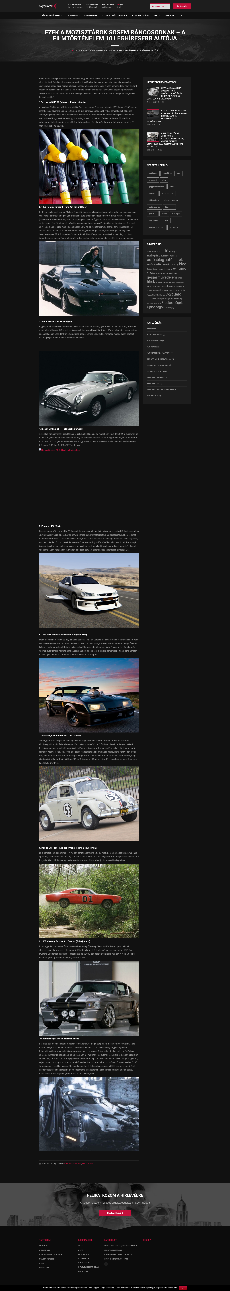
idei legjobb (159, 282)
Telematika (72, 15)
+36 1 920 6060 (108, 5)
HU (118, 5)
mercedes (153, 221)
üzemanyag (169, 308)
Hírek (157, 15)
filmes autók (87, 1164)
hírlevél (183, 6)
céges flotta (158, 269)
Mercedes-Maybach (177, 286)
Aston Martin (151, 251)
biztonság (169, 207)
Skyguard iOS (153, 384)
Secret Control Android (158, 365)
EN (122, 5)
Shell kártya (160, 295)
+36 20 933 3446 (74, 5)
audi (158, 251)
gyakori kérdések (47, 1259)
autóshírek (167, 173)
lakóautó (150, 286)
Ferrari (166, 221)
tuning (179, 299)
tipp (158, 299)
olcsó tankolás (152, 290)
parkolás (153, 214)
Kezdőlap (43, 1246)
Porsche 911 (176, 290)
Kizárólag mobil (155, 335)
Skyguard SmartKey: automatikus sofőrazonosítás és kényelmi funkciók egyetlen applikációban (164, 93)
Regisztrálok (115, 1213)
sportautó (150, 299)
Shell (154, 295)
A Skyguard (44, 1250)
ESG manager (90, 15)
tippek (164, 214)
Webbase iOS (152, 396)
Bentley (165, 265)
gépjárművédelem (157, 187)
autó (66, 1164)
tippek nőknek (172, 299)
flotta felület (160, 6)
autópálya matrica (157, 227)
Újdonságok (154, 200)
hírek (172, 187)
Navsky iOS (152, 347)
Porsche (169, 290)
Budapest (150, 269)
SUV (154, 299)
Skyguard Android (155, 377)
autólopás (176, 214)
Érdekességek (168, 193)
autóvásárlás (154, 207)
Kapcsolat (170, 15)
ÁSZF (80, 1246)
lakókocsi (157, 286)
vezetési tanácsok (154, 303)
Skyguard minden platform (160, 390)
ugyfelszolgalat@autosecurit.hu (120, 1246)
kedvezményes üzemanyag (173, 282)
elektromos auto (171, 200)
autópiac (153, 193)
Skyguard (153, 180)
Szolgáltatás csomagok (114, 15)
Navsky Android (154, 341)
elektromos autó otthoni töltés (162, 273)
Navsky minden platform (159, 353)
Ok (183, 1288)
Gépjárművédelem (51, 15)
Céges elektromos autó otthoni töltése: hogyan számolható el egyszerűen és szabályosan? (167, 116)
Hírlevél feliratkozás (88, 1267)
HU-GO (180, 278)
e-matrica (174, 227)
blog (79, 1164)
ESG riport (83, 1271)
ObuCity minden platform (159, 359)
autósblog (73, 1164)
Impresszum (84, 1263)
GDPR (80, 1250)
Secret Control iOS (156, 371)
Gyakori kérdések (141, 15)
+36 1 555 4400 (92, 5)
